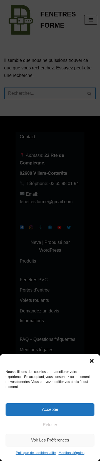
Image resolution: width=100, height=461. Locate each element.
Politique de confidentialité (36, 453)
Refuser (50, 424)
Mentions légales (71, 453)
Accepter (50, 409)
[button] (91, 361)
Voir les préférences (50, 440)
